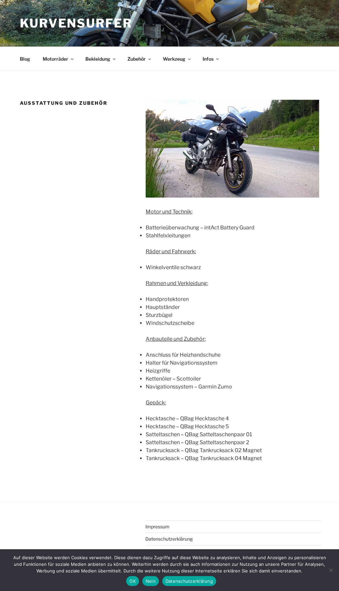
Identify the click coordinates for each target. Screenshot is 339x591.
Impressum (157, 526)
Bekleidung (97, 59)
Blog (25, 59)
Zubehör (136, 59)
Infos (208, 59)
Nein (151, 581)
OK (132, 581)
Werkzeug (174, 59)
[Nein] (330, 570)
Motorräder (55, 59)
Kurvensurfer (76, 23)
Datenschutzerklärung (169, 539)
